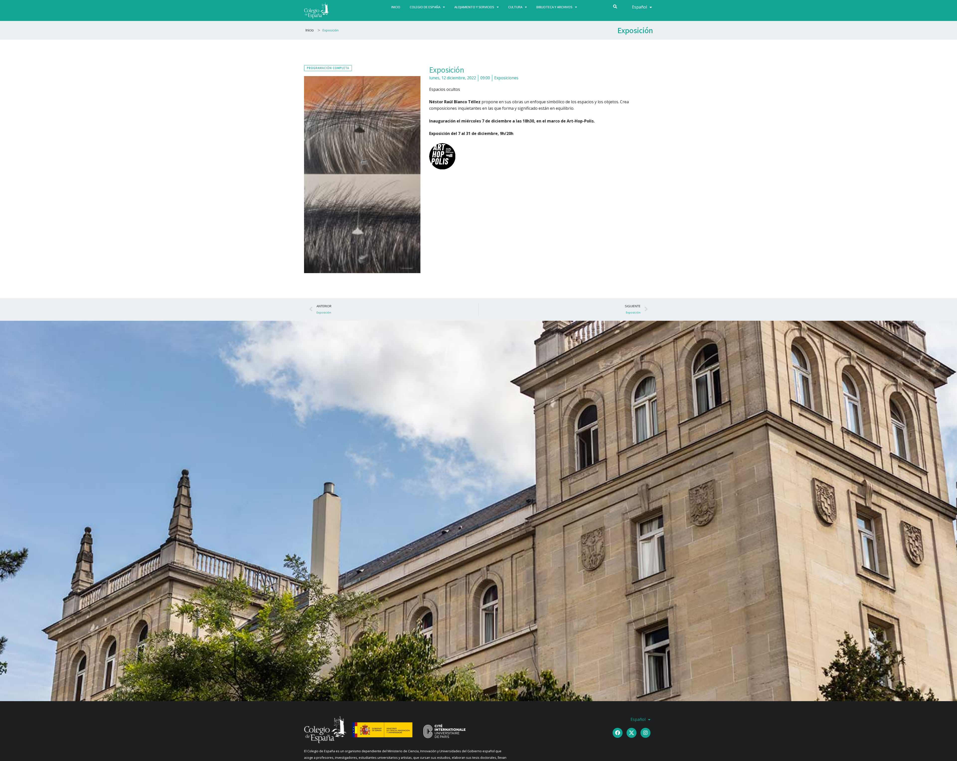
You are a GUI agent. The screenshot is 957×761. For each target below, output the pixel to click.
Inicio (395, 7)
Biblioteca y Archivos (554, 7)
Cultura (515, 7)
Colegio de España (425, 7)
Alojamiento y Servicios (474, 7)
